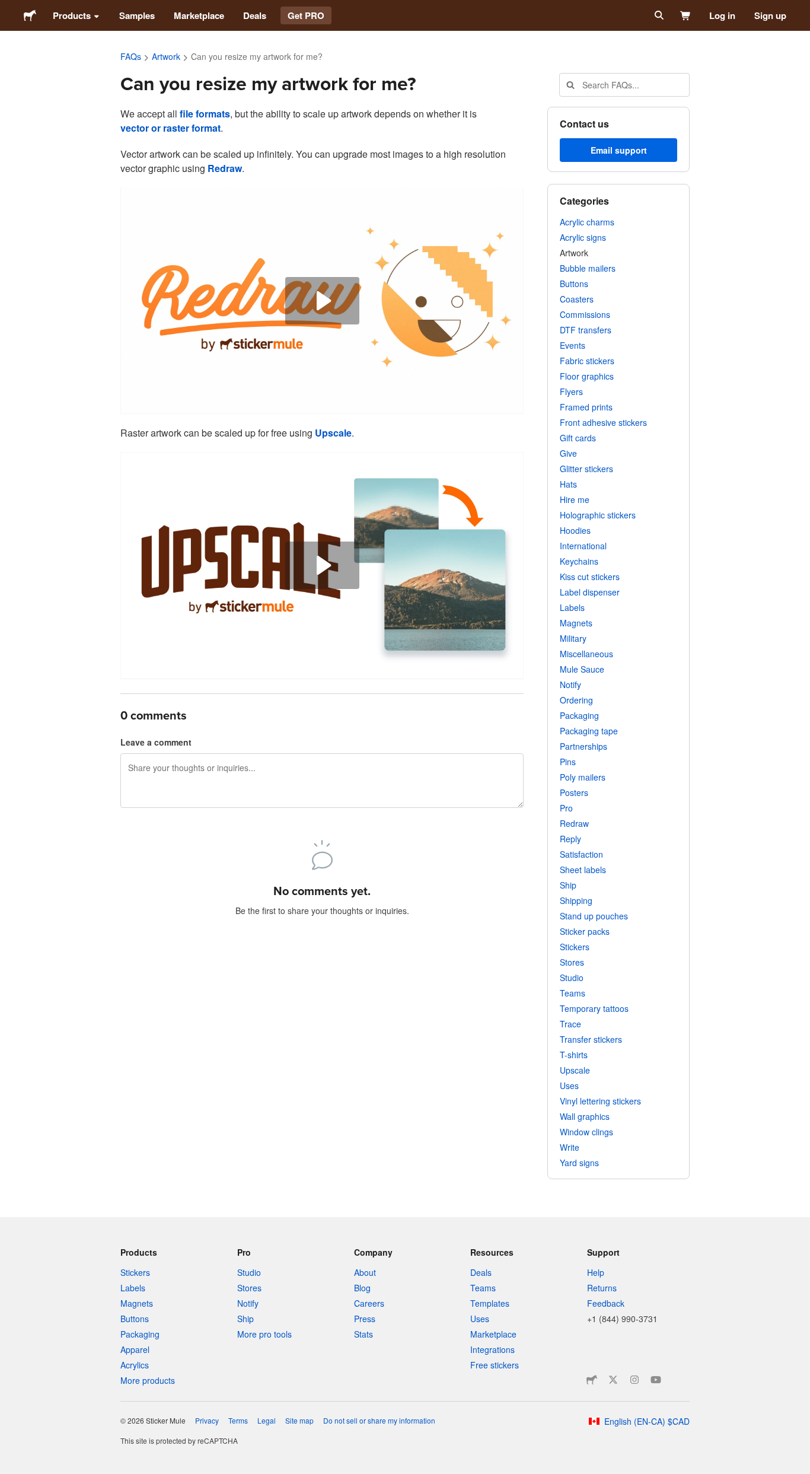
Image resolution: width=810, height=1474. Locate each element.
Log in (722, 15)
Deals (254, 15)
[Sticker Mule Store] (592, 1380)
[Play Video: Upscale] (322, 565)
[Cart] (686, 15)
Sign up (770, 15)
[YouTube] (656, 1380)
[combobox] (624, 85)
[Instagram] (634, 1380)
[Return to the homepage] (30, 15)
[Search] (658, 15)
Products (72, 15)
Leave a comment (156, 742)
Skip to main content (9, 9)
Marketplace (199, 15)
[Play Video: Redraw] (322, 300)
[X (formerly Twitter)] (613, 1380)
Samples (137, 15)
